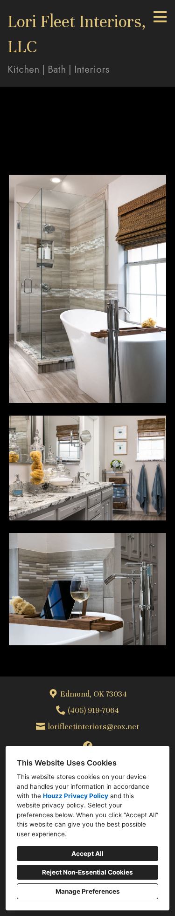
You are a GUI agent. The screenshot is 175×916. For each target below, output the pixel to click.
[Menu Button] (160, 16)
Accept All (87, 853)
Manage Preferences (88, 891)
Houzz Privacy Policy (75, 796)
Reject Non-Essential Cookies (87, 872)
